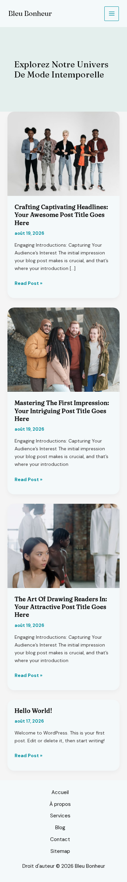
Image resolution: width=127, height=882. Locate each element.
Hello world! (33, 711)
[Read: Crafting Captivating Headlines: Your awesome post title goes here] (63, 153)
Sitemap (60, 851)
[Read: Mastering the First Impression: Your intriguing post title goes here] (63, 349)
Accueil (60, 792)
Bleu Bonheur (30, 13)
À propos (60, 804)
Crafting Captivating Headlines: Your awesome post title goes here (61, 215)
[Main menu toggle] (111, 13)
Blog (60, 827)
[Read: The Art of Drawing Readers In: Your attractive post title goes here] (63, 545)
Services (60, 815)
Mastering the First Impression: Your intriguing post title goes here (62, 411)
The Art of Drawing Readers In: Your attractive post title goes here (61, 607)
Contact (60, 839)
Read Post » (28, 283)
